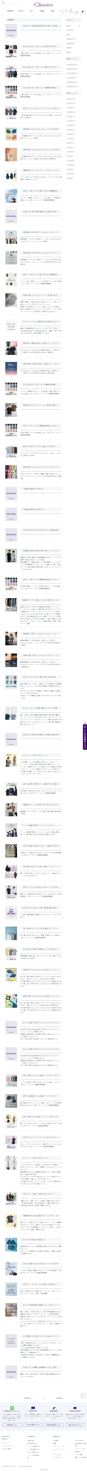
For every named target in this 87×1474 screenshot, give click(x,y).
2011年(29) (70, 165)
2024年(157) (71, 108)
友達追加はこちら (12, 1425)
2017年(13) (70, 138)
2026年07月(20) (72, 69)
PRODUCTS (71, 39)
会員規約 (77, 1451)
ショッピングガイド (7, 1446)
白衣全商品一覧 (31, 1443)
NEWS (69, 26)
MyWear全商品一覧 (33, 1452)
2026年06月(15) (72, 73)
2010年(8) (70, 169)
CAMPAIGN (70, 43)
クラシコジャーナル (59, 1446)
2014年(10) (70, 152)
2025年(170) (71, 103)
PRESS (69, 48)
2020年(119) (71, 125)
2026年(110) (71, 99)
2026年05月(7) (72, 78)
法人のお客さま (79, 1440)
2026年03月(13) (72, 86)
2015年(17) (70, 147)
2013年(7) (70, 156)
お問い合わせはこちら (75, 1425)
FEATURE (70, 30)
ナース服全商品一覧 (33, 1449)
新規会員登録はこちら (54, 1425)
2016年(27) (70, 143)
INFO (68, 35)
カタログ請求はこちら (33, 1424)
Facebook (27, 1398)
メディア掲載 (78, 1454)
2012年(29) (70, 160)
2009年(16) (70, 174)
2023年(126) (71, 112)
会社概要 (55, 1440)
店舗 (54, 1443)
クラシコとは (57, 1454)
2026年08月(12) (72, 65)
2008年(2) (70, 178)
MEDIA (69, 52)
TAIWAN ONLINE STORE (8, 1466)
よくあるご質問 (6, 1449)
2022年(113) (71, 116)
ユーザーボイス (57, 1457)
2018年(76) (70, 134)
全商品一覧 (30, 1440)
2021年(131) (71, 121)
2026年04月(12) (72, 82)
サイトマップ (5, 1443)
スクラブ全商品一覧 (33, 1446)
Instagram (59, 1398)
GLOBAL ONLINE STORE (25, 1466)
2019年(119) (71, 130)
